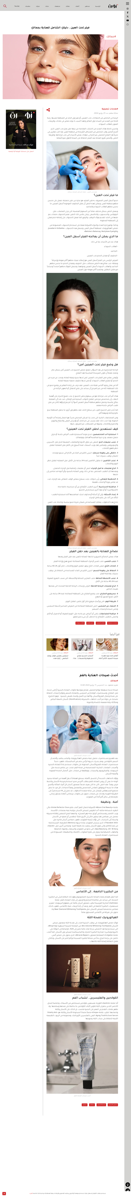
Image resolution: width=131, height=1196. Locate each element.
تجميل (84, 1105)
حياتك (47, 6)
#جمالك (115, 653)
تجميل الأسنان (113, 1105)
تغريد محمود (113, 685)
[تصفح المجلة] (127, 1190)
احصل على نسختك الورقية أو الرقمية (21, 151)
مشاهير (87, 6)
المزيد (31, 1193)
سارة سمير (113, 113)
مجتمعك (57, 6)
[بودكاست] (127, 1184)
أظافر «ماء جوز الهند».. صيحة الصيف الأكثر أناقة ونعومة (108, 657)
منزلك (38, 6)
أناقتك (77, 6)
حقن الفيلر (90, 623)
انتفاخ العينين (100, 623)
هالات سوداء (80, 623)
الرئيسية (97, 6)
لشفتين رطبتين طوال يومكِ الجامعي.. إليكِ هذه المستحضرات (57, 657)
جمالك (68, 6)
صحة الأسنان (101, 1105)
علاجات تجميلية (112, 623)
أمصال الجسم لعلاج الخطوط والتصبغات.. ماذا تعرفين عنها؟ (83, 657)
